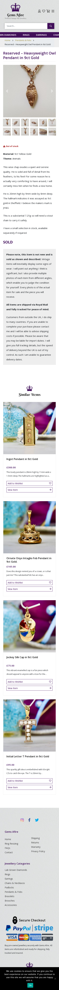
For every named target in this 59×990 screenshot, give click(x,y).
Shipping (35, 838)
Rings (26, 34)
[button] (7, 91)
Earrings (41, 34)
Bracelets (9, 896)
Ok (30, 985)
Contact (9, 852)
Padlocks (9, 887)
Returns (35, 842)
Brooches (10, 900)
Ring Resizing (11, 843)
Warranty (35, 846)
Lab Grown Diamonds (16, 869)
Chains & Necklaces (15, 883)
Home (7, 40)
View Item (13, 489)
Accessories (11, 905)
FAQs (7, 847)
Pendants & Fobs (23, 40)
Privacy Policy (38, 851)
